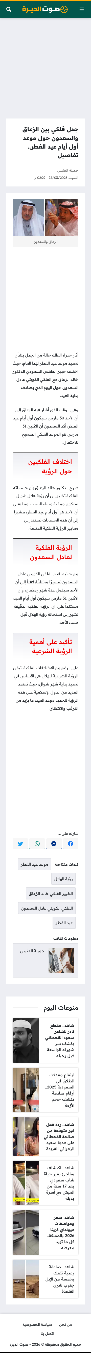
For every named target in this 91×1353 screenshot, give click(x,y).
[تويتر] (20, 843)
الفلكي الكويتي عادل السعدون (47, 908)
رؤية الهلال (63, 878)
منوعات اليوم (61, 1007)
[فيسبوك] (70, 843)
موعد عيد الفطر (34, 864)
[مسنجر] (54, 843)
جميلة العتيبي (67, 170)
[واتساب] (37, 843)
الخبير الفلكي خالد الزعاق (51, 893)
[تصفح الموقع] (82, 9)
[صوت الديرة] (45, 9)
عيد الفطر (64, 922)
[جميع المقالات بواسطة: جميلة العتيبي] (61, 959)
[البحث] (8, 9)
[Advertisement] (45, 66)
